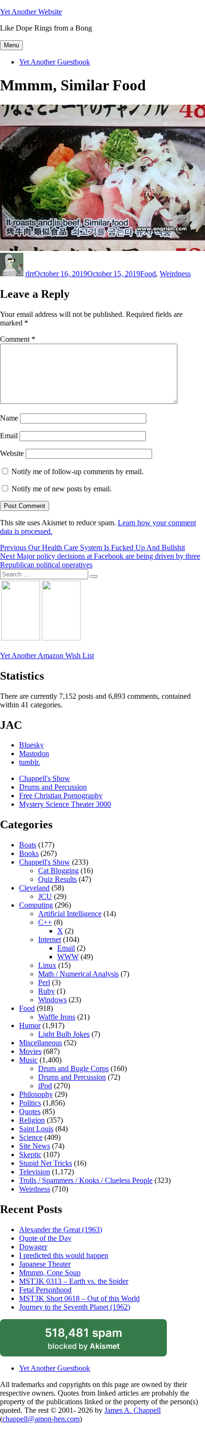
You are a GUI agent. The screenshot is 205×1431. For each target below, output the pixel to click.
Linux (47, 965)
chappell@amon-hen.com (41, 1419)
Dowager (33, 1247)
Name (9, 418)
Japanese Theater (45, 1264)
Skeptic (30, 1154)
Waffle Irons (56, 1017)
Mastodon (34, 753)
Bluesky (31, 745)
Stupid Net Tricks (45, 1163)
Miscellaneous (40, 1043)
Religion (32, 1120)
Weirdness (175, 274)
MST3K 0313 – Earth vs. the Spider (73, 1281)
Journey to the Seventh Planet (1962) (74, 1307)
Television (34, 1172)
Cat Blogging (58, 871)
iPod (45, 1086)
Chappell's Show (44, 778)
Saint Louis (36, 1129)
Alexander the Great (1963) (60, 1229)
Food (148, 274)
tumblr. (29, 762)
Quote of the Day (45, 1238)
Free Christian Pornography (60, 795)
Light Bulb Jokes (64, 1034)
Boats (27, 845)
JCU (45, 896)
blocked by (95, 1341)
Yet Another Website (31, 12)
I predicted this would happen (63, 1255)
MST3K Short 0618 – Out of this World (79, 1298)
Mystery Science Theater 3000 (65, 804)
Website (12, 453)
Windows (52, 1000)
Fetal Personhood (45, 1290)
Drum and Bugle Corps (73, 1068)
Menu (11, 45)
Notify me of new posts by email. (61, 489)
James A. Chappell (132, 1410)
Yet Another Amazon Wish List (47, 655)
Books (29, 853)
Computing (36, 905)
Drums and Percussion (53, 787)
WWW (68, 957)
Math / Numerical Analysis (78, 974)
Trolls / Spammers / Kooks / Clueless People (86, 1180)
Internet (49, 939)
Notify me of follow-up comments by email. (77, 471)
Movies (30, 1051)
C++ (45, 922)
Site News (34, 1146)
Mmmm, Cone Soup (50, 1272)
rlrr (29, 274)
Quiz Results (57, 879)
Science (30, 1137)
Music (28, 1060)
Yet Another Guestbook (54, 62)
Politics (30, 1103)
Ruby (46, 991)
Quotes (30, 1111)
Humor (30, 1025)
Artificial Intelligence (70, 914)
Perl (44, 982)
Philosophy (36, 1094)
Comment (17, 339)
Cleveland (34, 888)
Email (9, 436)
